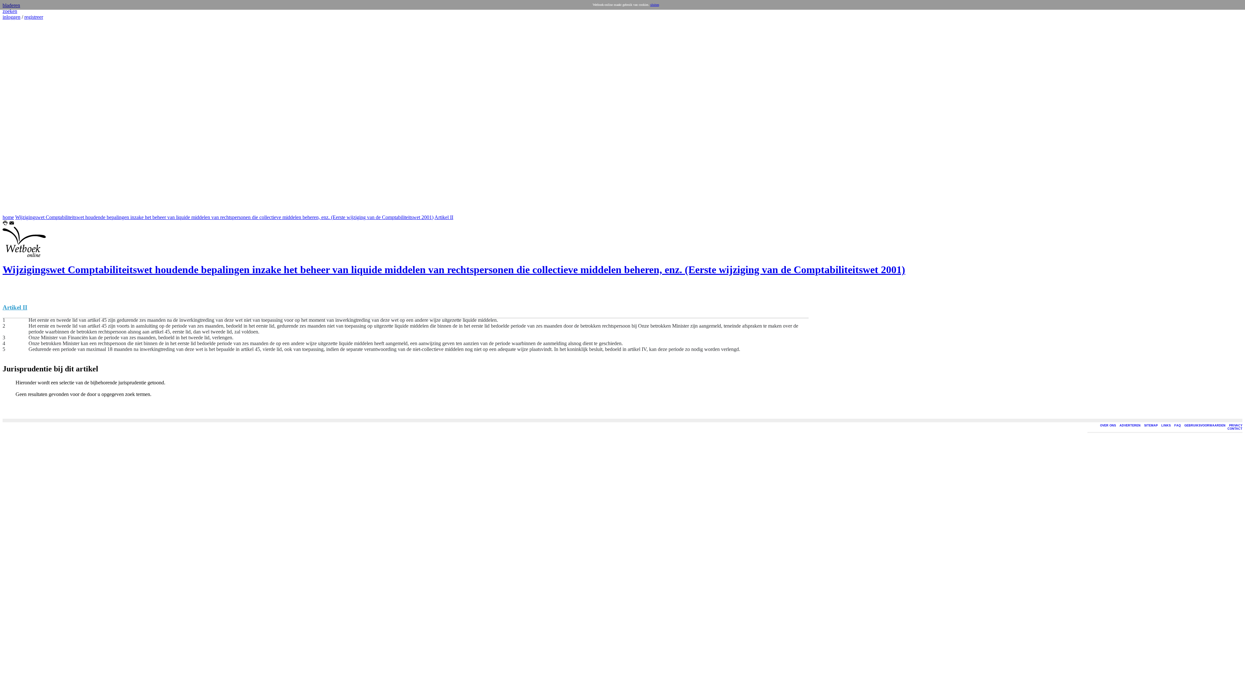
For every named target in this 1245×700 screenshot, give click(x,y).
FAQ (1177, 425)
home (8, 217)
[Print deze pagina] (5, 224)
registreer (33, 17)
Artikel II (443, 217)
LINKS (1166, 425)
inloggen (11, 17)
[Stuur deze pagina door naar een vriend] (11, 224)
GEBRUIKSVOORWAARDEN (1205, 425)
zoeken (10, 11)
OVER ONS (1108, 425)
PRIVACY (1235, 425)
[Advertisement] (22, 117)
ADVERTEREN (1130, 425)
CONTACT (1234, 428)
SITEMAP (1151, 425)
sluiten (654, 4)
